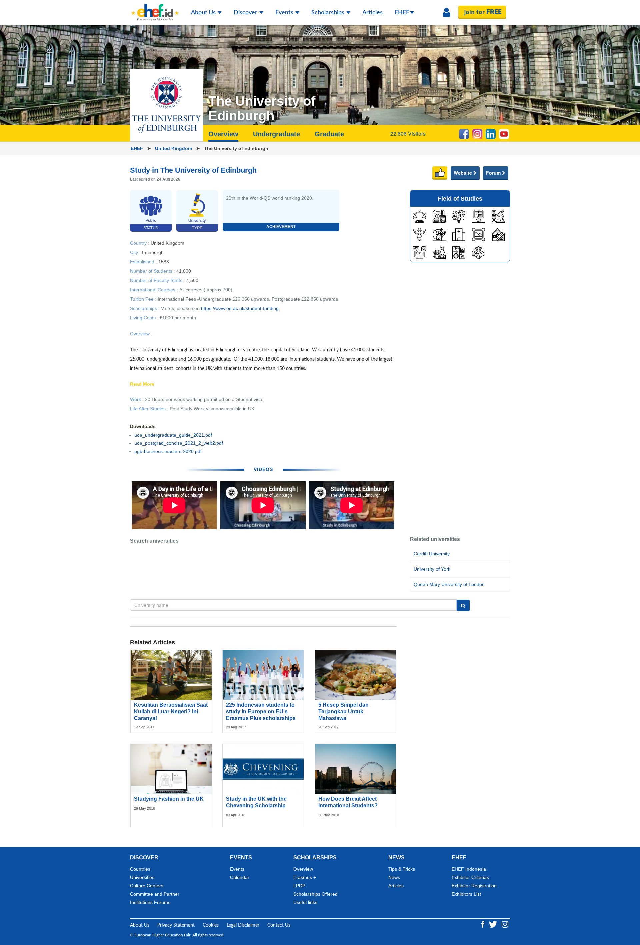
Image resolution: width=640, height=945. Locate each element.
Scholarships (328, 13)
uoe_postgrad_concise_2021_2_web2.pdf (178, 443)
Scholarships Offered (315, 894)
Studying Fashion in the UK (169, 799)
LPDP (299, 885)
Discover (246, 13)
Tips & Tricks (401, 869)
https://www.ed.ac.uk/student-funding (240, 308)
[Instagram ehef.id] (505, 924)
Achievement (281, 226)
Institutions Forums (150, 902)
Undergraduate (276, 134)
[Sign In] (446, 12)
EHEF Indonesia (469, 869)
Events (285, 13)
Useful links (305, 902)
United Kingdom (174, 148)
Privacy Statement (176, 925)
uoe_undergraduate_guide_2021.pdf (173, 435)
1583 (163, 261)
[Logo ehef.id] (155, 8)
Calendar (239, 877)
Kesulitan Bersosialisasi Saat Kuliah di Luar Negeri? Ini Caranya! (171, 711)
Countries (140, 869)
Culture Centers (146, 885)
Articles (372, 13)
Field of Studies (460, 198)
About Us (204, 13)
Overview (303, 869)
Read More (142, 384)
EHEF (402, 13)
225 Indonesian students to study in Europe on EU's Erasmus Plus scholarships (261, 711)
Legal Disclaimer (243, 925)
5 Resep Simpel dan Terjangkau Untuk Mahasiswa (343, 711)
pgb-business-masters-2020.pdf (168, 451)
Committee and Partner (154, 894)
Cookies (211, 925)
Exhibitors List (466, 894)
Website (463, 172)
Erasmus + (304, 877)
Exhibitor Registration (474, 885)
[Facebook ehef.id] (483, 924)
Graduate (329, 134)
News (394, 877)
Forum (494, 172)
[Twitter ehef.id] (493, 924)
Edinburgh (153, 252)
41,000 (183, 270)
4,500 (192, 280)
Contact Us (278, 925)
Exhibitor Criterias (470, 877)
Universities (142, 877)
